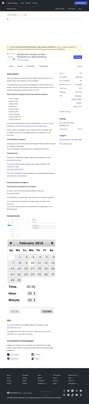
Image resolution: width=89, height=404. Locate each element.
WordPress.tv (42, 383)
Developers (41, 380)
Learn (39, 375)
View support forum (66, 143)
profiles (76, 106)
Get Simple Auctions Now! (15, 169)
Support (79, 66)
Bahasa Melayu (28, 393)
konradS (37, 354)
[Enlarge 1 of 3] (28, 221)
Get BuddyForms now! (14, 327)
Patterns (24, 383)
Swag (55, 383)
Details (11, 66)
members (78, 103)
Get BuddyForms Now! (14, 160)
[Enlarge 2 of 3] (53, 221)
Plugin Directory (11, 8)
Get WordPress (81, 3)
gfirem (37, 358)
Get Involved (56, 375)
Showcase (25, 375)
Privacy (9, 383)
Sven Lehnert (24, 60)
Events (55, 378)
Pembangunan (43, 66)
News (8, 378)
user (80, 106)
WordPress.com (73, 375)
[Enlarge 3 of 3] (53, 242)
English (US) (78, 92)
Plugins (24, 380)
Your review (63, 129)
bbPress (71, 380)
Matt (70, 378)
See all (80, 129)
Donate (56, 380)
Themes (24, 378)
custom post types (76, 99)
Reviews (20, 66)
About (8, 375)
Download (78, 57)
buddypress (78, 96)
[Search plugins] (25, 15)
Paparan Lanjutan (65, 111)
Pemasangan (31, 66)
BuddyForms (15, 358)
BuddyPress (72, 383)
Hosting (9, 380)
